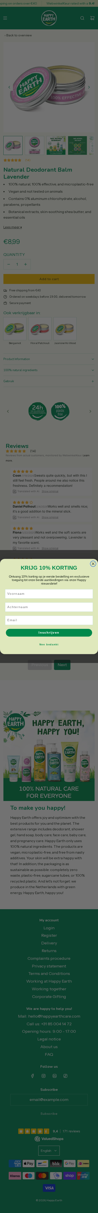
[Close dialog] (93, 564)
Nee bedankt (49, 644)
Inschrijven (49, 632)
